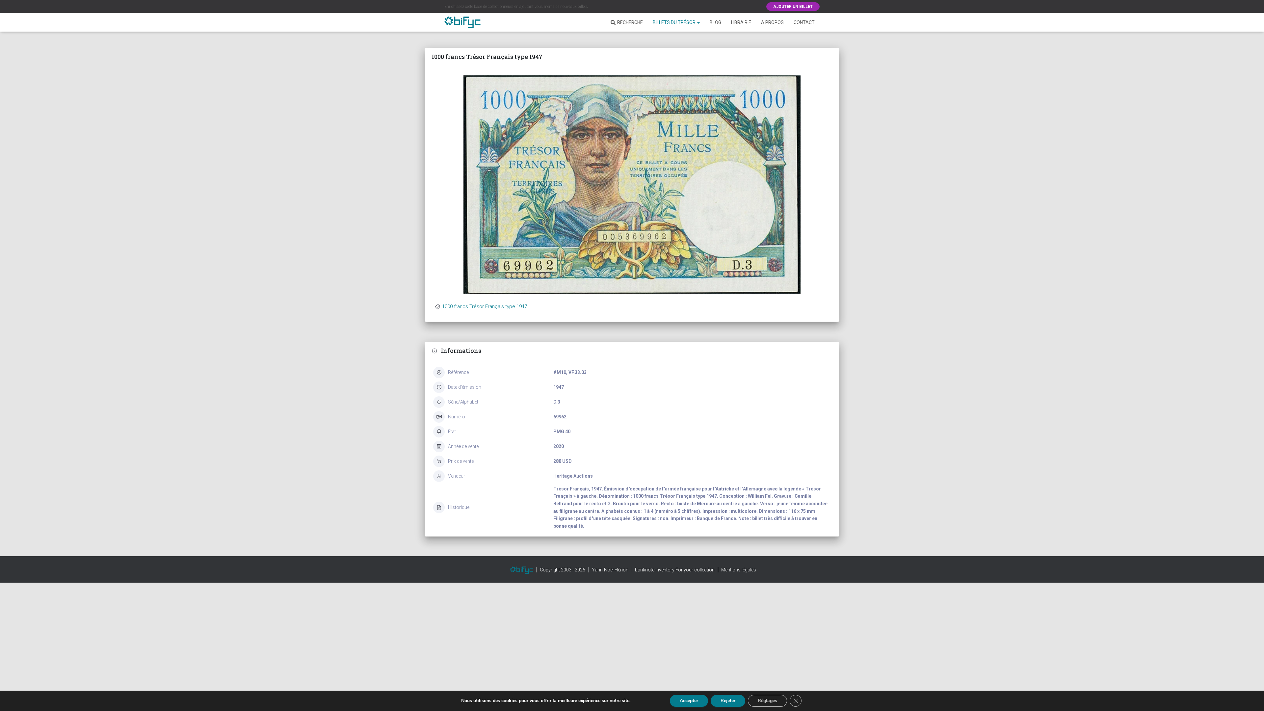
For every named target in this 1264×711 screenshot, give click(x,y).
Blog (715, 22)
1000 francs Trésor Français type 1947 (484, 306)
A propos (772, 22)
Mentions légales (738, 569)
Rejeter (728, 701)
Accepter (689, 701)
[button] (698, 22)
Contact (804, 22)
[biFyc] (462, 22)
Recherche (630, 22)
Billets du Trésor (675, 22)
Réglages (767, 701)
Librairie (741, 22)
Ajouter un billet (793, 6)
